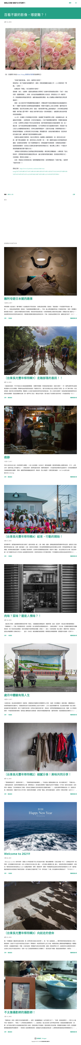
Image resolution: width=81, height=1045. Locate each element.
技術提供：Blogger (41, 1038)
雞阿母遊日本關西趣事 (18, 299)
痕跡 (7, 457)
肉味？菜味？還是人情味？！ (22, 616)
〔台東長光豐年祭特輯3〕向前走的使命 (29, 933)
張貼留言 (10, 397)
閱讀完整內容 (73, 318)
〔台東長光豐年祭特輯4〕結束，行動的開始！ (33, 536)
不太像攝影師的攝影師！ (19, 1012)
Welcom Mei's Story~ (15, 3)
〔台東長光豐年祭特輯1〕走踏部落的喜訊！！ (33, 378)
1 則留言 (10, 318)
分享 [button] (74, 194)
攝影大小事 (10, 194)
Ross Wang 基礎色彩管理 (25, 74)
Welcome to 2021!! (17, 854)
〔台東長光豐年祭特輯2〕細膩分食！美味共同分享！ (37, 774)
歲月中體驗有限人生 (17, 695)
